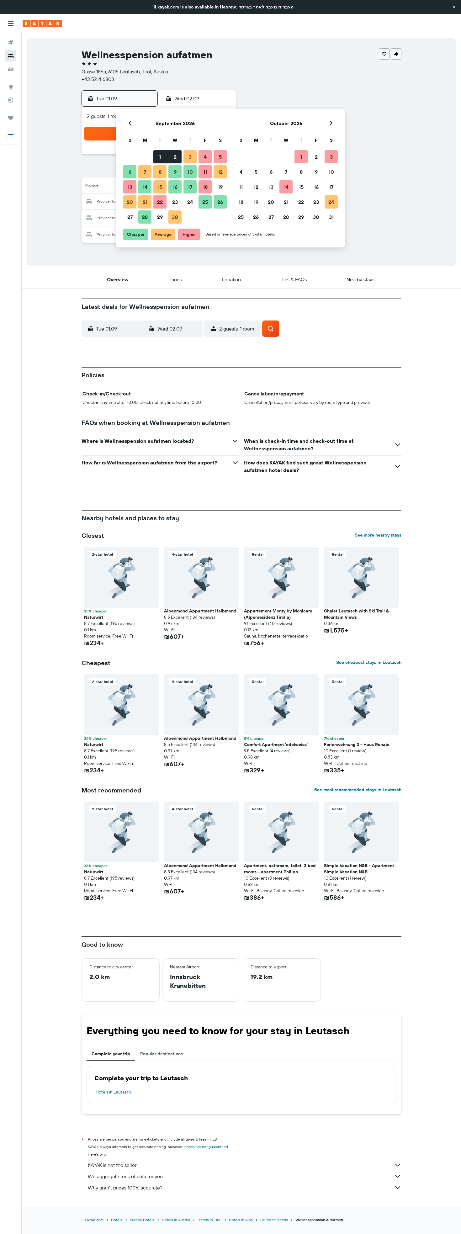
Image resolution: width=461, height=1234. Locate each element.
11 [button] (205, 172)
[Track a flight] (11, 100)
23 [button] (175, 202)
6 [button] (130, 172)
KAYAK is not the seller (112, 1165)
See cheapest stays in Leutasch (368, 662)
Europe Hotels (142, 1219)
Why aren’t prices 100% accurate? (125, 1187)
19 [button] (220, 187)
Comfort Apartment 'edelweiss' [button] (276, 744)
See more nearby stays (378, 535)
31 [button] (331, 217)
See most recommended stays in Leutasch (357, 789)
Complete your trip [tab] (111, 1054)
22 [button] (160, 202)
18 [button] (205, 187)
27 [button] (130, 217)
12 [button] (220, 172)
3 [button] (190, 157)
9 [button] (175, 172)
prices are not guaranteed (206, 1146)
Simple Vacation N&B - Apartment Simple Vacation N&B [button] (359, 869)
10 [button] (190, 172)
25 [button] (205, 202)
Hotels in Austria (176, 1219)
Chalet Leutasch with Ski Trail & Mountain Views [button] (356, 614)
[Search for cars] (11, 69)
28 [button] (145, 217)
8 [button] (160, 172)
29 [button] (160, 217)
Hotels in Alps (241, 1219)
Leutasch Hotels (274, 1219)
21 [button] (145, 202)
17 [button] (190, 187)
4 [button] (205, 157)
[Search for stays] (11, 56)
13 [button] (130, 187)
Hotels (116, 1219)
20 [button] (130, 202)
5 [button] (220, 157)
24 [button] (190, 202)
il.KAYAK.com (92, 1219)
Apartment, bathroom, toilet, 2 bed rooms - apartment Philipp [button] (280, 869)
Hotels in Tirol (209, 1219)
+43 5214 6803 (98, 79)
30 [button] (175, 217)
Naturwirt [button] (93, 617)
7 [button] (145, 172)
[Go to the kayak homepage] (42, 23)
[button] (454, 7)
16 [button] (175, 187)
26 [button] (220, 202)
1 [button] (160, 157)
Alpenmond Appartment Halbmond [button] (200, 611)
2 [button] (175, 157)
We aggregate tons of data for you (125, 1176)
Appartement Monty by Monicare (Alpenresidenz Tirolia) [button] (278, 614)
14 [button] (145, 187)
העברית (286, 7)
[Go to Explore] (11, 87)
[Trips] (11, 118)
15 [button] (160, 187)
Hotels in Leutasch (113, 1092)
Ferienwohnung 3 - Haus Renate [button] (356, 744)
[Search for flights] (11, 42)
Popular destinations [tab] (161, 1054)
